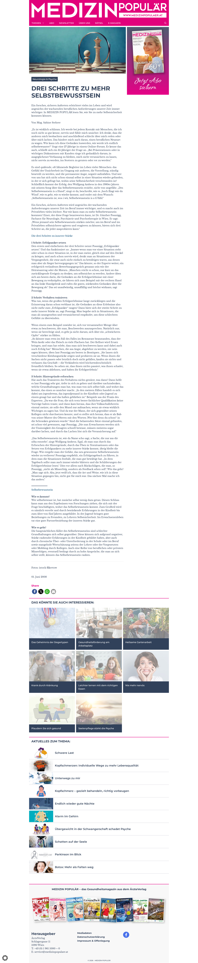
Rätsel (99, 23)
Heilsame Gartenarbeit (138, 642)
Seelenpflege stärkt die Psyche (96, 728)
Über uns (84, 23)
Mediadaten (84, 933)
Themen (36, 23)
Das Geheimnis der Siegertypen (49, 642)
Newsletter (66, 23)
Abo (51, 23)
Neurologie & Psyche (45, 79)
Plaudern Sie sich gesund (46, 728)
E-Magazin (114, 23)
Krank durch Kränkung (44, 685)
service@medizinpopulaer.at (51, 952)
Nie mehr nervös (134, 685)
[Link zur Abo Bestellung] (148, 61)
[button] (165, 23)
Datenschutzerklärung (91, 937)
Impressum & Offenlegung (93, 940)
